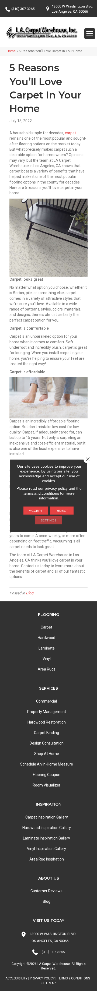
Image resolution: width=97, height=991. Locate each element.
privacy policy (56, 488)
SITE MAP (48, 983)
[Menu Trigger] (89, 33)
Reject (62, 510)
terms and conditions (41, 493)
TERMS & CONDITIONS (73, 978)
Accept (36, 510)
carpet (70, 133)
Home (11, 51)
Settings (48, 520)
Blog (29, 593)
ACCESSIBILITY (16, 978)
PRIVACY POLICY (42, 978)
